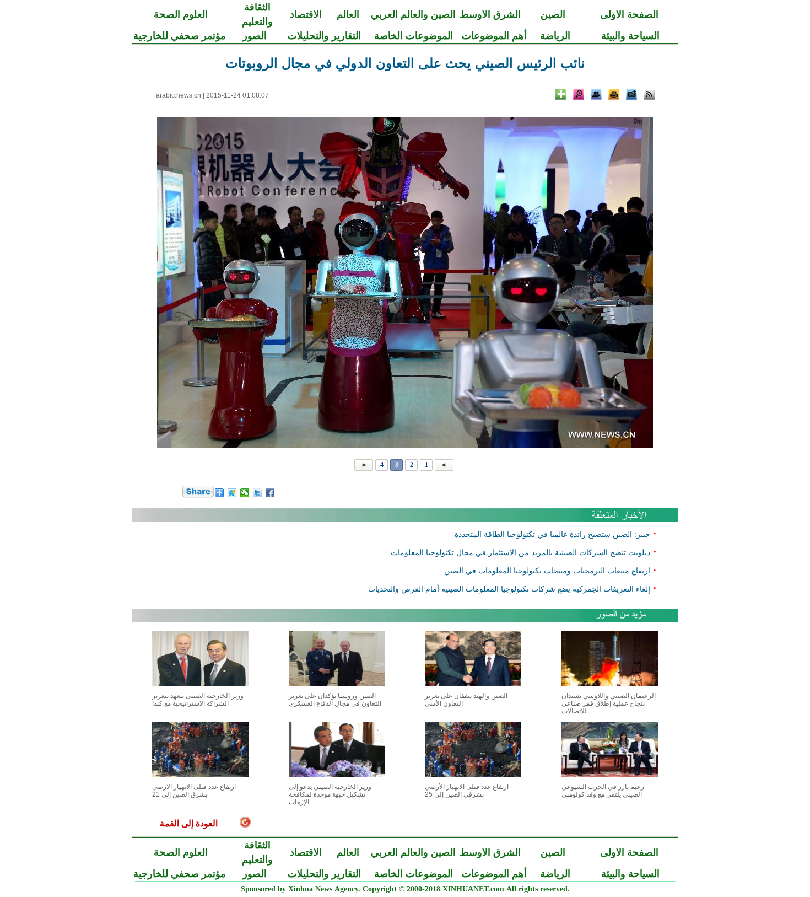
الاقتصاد (306, 14)
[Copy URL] (596, 94)
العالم (348, 14)
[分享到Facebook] (270, 492)
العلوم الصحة (181, 14)
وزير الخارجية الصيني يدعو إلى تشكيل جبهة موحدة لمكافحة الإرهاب (330, 794)
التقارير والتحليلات (324, 35)
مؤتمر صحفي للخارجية (179, 35)
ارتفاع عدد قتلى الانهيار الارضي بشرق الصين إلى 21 (194, 790)
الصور (254, 35)
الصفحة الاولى (629, 14)
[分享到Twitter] (257, 492)
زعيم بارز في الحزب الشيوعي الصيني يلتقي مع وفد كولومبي (602, 790)
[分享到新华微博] (232, 492)
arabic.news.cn (178, 95)
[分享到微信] (245, 492)
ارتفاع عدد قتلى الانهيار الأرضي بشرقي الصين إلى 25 (467, 790)
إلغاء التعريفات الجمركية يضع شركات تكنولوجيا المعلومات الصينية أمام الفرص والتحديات (509, 588)
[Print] (613, 94)
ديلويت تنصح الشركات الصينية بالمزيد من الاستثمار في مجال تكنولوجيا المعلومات (520, 552)
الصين (553, 14)
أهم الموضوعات (494, 35)
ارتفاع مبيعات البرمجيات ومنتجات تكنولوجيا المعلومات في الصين (547, 570)
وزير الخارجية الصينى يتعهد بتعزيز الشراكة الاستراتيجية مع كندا (198, 699)
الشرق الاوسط (490, 14)
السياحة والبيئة (630, 35)
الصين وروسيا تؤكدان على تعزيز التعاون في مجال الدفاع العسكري (335, 699)
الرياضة (555, 35)
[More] (560, 94)
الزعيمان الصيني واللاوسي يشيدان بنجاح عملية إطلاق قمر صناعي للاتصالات (608, 703)
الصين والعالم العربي (413, 14)
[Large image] (578, 94)
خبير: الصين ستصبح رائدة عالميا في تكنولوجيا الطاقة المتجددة (552, 534)
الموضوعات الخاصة (413, 35)
